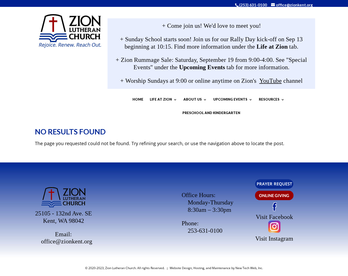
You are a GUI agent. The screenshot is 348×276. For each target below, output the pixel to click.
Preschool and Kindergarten (211, 113)
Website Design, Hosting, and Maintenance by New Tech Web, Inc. (216, 268)
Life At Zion (161, 99)
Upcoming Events (230, 99)
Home (137, 99)
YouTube (270, 80)
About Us (192, 99)
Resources (269, 99)
